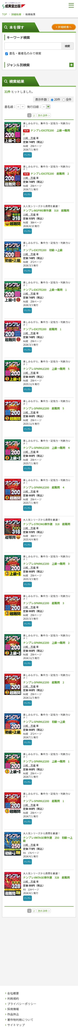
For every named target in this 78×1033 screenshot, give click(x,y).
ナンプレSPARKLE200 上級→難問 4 (46, 448)
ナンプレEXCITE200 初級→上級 (43, 250)
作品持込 (13, 1014)
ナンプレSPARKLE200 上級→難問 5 (46, 369)
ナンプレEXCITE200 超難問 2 (50, 173)
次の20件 (43, 115)
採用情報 (13, 1009)
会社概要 (13, 993)
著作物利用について (20, 1019)
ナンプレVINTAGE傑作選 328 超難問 (46, 877)
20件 (57, 99)
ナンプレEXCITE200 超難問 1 (42, 329)
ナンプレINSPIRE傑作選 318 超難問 (46, 210)
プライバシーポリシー (21, 1003)
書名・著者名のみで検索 (25, 53)
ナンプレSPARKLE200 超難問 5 (43, 408)
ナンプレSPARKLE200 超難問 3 (43, 603)
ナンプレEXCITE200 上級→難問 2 (48, 132)
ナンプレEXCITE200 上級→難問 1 (45, 290)
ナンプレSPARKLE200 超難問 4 (43, 487)
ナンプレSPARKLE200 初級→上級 (44, 722)
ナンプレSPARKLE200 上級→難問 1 (46, 761)
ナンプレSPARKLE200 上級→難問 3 (46, 564)
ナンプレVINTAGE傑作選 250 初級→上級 (48, 839)
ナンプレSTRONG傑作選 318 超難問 (46, 524)
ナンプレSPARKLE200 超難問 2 (43, 682)
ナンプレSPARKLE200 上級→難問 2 (46, 643)
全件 (69, 99)
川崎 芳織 (29, 138)
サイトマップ (16, 1025)
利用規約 (13, 998)
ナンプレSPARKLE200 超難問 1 (43, 801)
